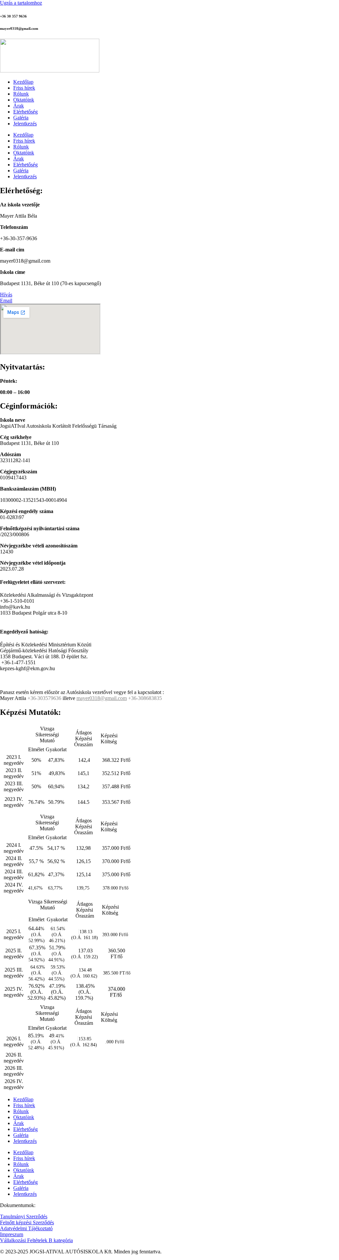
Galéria (20, 117)
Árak (18, 106)
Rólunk (21, 94)
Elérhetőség (25, 111)
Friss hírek (24, 88)
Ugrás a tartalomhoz (21, 3)
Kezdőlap (23, 82)
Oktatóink (23, 100)
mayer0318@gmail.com (101, 698)
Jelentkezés (25, 123)
